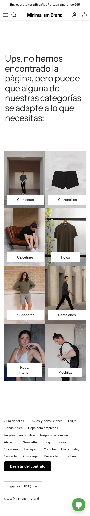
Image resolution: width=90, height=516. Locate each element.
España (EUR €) (20, 486)
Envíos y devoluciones (46, 421)
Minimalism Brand (26, 498)
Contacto (10, 456)
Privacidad (51, 456)
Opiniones (11, 449)
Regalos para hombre (19, 435)
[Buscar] (16, 14)
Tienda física (13, 428)
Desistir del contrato (28, 466)
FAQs (72, 421)
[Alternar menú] (5, 14)
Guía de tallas (14, 421)
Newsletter (30, 442)
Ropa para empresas (43, 428)
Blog (47, 442)
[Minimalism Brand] (45, 14)
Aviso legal (30, 456)
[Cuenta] (73, 14)
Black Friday (70, 449)
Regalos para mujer (54, 435)
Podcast (62, 442)
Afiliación (10, 442)
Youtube (50, 449)
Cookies (70, 456)
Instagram (31, 449)
